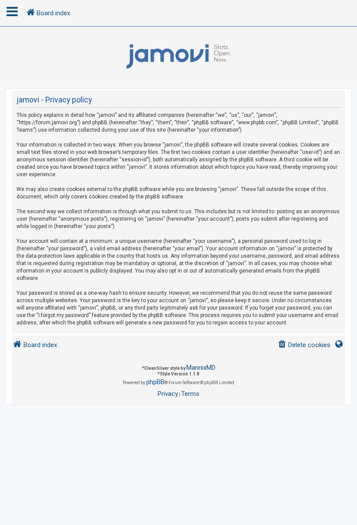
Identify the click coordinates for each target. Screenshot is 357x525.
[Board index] (178, 57)
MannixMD (201, 368)
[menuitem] (304, 345)
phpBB (155, 382)
